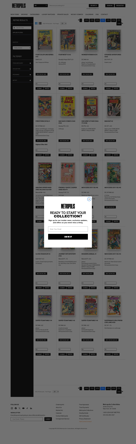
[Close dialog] (89, 199)
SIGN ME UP (68, 236)
